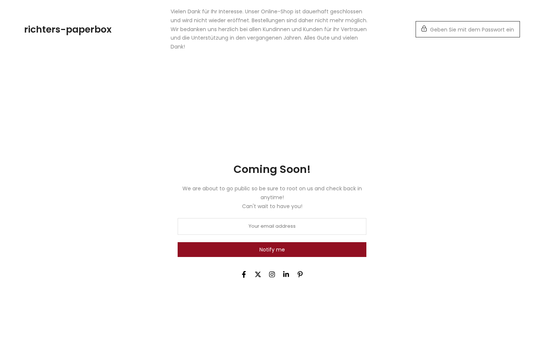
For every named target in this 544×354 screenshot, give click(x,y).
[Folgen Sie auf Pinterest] (300, 274)
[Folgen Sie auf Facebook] (244, 274)
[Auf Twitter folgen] (258, 274)
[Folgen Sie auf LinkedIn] (286, 274)
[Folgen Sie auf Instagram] (272, 274)
